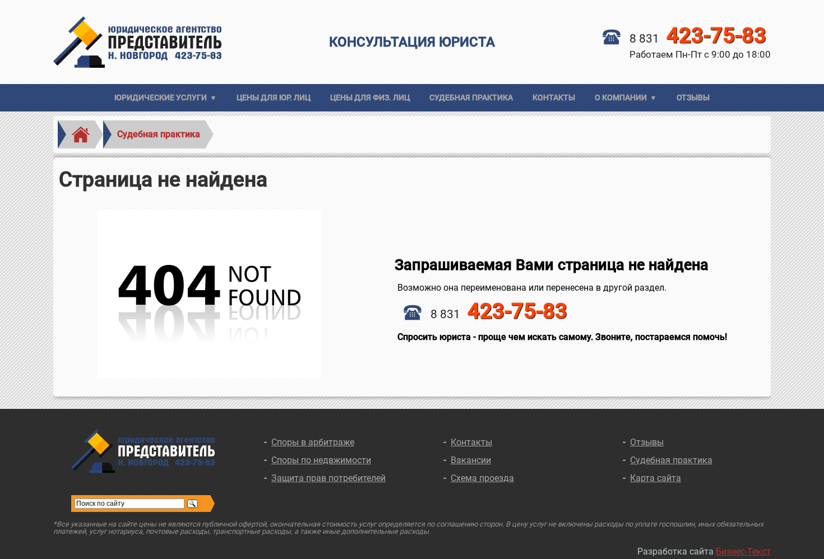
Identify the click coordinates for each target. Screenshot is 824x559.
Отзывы (693, 98)
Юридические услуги (160, 98)
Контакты (554, 98)
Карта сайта (655, 478)
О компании (621, 98)
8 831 (697, 38)
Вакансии (471, 460)
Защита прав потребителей (328, 478)
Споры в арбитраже (312, 442)
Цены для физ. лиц (370, 98)
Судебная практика (471, 98)
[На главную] (173, 42)
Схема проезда (482, 478)
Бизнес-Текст (743, 551)
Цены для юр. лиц (274, 98)
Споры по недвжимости (321, 460)
